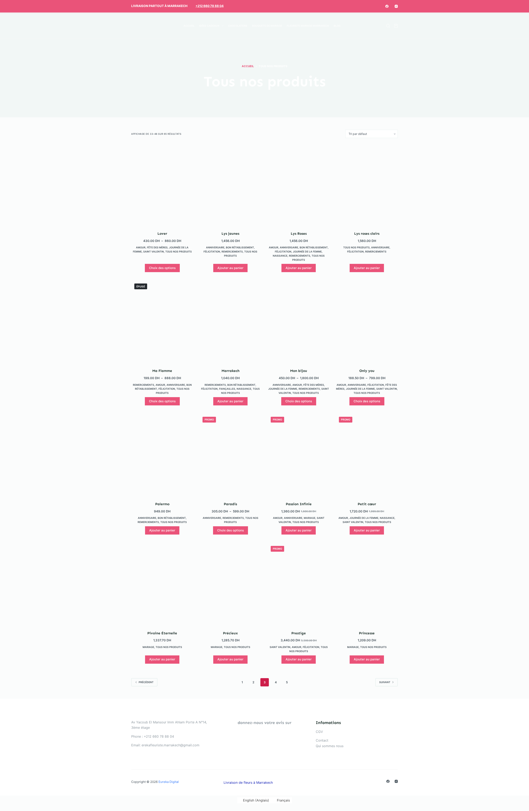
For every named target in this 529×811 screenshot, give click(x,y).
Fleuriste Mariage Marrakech (308, 25)
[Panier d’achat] (396, 26)
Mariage (309, 517)
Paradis (230, 504)
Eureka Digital (168, 782)
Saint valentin (153, 251)
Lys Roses (299, 233)
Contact (322, 740)
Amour (140, 247)
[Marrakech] (230, 321)
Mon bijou (298, 371)
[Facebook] (386, 6)
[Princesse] (367, 584)
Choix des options (162, 268)
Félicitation (212, 251)
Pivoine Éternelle (162, 633)
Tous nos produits (178, 251)
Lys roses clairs (366, 233)
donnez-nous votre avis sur (264, 722)
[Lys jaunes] (230, 184)
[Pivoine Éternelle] (162, 584)
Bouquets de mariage (267, 25)
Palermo (162, 504)
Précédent (146, 682)
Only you (366, 371)
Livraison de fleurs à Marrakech (248, 782)
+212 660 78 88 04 (209, 6)
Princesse (367, 633)
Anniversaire (215, 247)
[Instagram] (396, 6)
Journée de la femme (307, 251)
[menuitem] (345, 26)
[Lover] (162, 184)
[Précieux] (230, 584)
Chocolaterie (237, 25)
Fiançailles (227, 388)
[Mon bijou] (299, 321)
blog (337, 25)
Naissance (280, 255)
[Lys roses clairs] (367, 184)
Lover (162, 233)
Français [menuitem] (283, 800)
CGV (319, 732)
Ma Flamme (162, 371)
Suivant (384, 682)
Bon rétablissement (240, 247)
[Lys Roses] (299, 184)
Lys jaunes (230, 233)
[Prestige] (299, 584)
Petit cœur (367, 504)
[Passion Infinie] (299, 455)
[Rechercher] (388, 26)
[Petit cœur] (367, 455)
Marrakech (230, 371)
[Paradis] (230, 455)
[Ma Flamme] (162, 321)
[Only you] (367, 321)
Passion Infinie (299, 504)
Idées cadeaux (209, 25)
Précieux (230, 633)
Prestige (298, 633)
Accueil (188, 25)
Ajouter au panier (230, 268)
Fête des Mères (157, 247)
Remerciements (232, 251)
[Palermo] (162, 455)
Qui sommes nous (329, 746)
